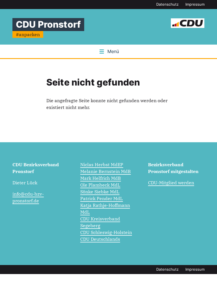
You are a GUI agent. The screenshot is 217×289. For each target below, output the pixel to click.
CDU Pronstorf (48, 24)
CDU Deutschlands (100, 239)
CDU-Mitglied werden (171, 182)
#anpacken (28, 34)
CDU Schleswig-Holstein (106, 232)
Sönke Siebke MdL (100, 191)
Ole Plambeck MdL (100, 185)
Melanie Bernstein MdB (105, 171)
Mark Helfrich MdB (100, 178)
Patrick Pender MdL (101, 198)
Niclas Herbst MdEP (101, 164)
